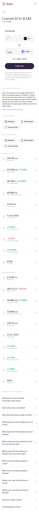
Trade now (19, 66)
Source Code (13, 127)
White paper (28, 121)
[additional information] (36, 159)
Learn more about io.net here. (12, 109)
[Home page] (7, 4)
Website (11, 121)
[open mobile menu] (35, 4)
